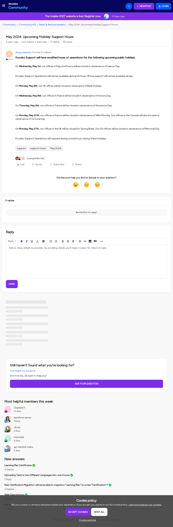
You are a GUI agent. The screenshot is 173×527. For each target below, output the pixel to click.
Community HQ (27, 24)
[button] (4, 6)
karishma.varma (22, 417)
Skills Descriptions (14, 494)
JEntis (17, 427)
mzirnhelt (19, 437)
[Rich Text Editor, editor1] (86, 261)
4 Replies (9, 469)
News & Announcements (52, 24)
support (21, 148)
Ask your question (86, 383)
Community (9, 24)
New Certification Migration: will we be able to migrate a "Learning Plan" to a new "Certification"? (56, 484)
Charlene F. (20, 407)
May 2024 (55, 148)
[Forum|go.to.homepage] (18, 6)
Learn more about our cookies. (145, 504)
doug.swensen (23, 52)
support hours (38, 148)
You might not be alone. (23, 370)
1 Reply (8, 479)
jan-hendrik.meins (23, 447)
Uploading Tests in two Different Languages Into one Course (37, 475)
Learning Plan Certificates (18, 465)
